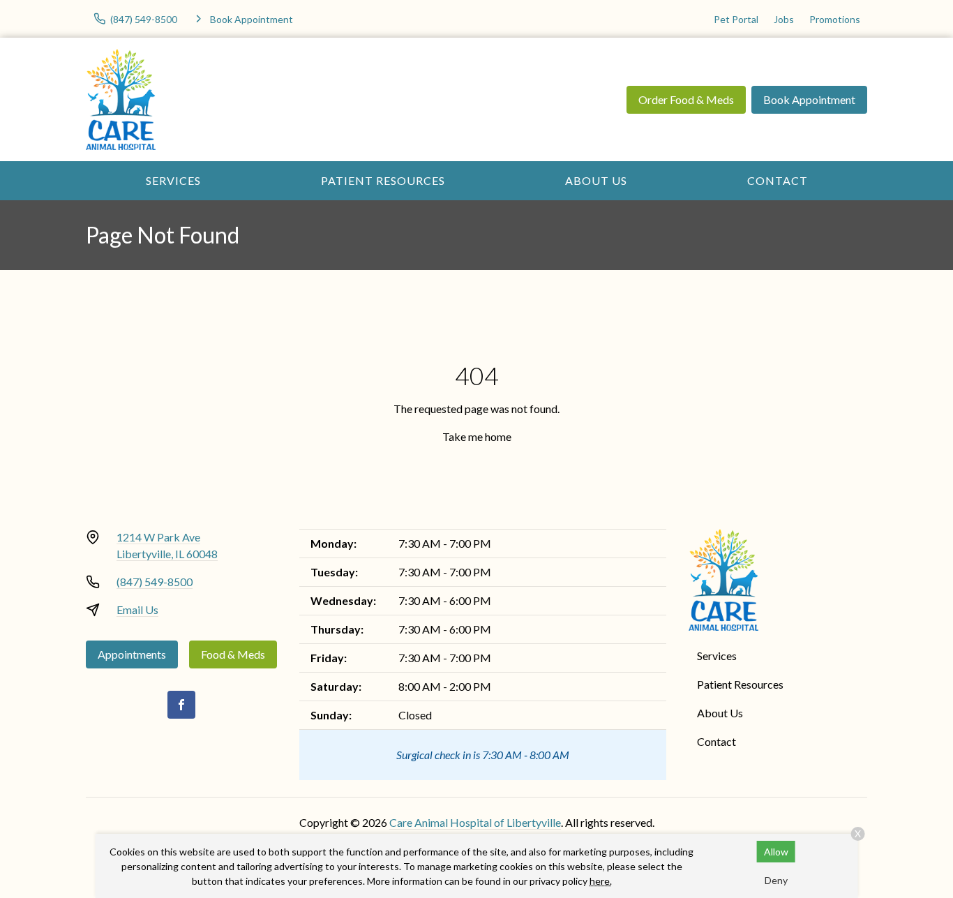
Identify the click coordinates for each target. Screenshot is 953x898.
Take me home (476, 436)
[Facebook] (181, 705)
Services (173, 180)
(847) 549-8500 (155, 581)
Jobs (784, 19)
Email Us (137, 609)
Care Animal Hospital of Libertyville (475, 822)
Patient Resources (383, 180)
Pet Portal (736, 19)
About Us (596, 180)
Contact (777, 180)
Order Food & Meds (686, 99)
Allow (776, 852)
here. (601, 881)
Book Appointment (809, 99)
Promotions (834, 19)
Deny (776, 880)
